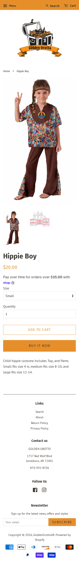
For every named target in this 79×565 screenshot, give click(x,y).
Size (6, 288)
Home (6, 71)
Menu (12, 6)
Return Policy (39, 423)
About (39, 417)
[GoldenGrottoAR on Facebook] (35, 491)
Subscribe (62, 522)
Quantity (9, 306)
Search (54, 6)
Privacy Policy (39, 428)
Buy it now (39, 346)
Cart (73, 6)
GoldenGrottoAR (43, 535)
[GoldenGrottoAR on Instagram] (44, 491)
